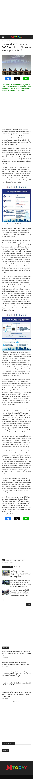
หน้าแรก (3, 40)
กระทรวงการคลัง (17, 560)
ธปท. (23, 560)
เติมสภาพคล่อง (5, 562)
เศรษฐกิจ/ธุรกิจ (10, 40)
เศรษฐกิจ (11, 562)
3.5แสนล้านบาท (9, 560)
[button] (2, 37)
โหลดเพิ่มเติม (16, 701)
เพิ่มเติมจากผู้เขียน (18, 567)
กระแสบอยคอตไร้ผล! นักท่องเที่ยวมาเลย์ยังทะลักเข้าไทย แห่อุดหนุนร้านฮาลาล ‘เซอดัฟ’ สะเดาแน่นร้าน (16, 653)
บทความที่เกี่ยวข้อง (7, 567)
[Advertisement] (16, 17)
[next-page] (5, 600)
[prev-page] (3, 600)
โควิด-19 (16, 562)
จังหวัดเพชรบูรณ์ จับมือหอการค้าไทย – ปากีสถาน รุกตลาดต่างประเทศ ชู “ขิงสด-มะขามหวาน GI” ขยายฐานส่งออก (16, 694)
